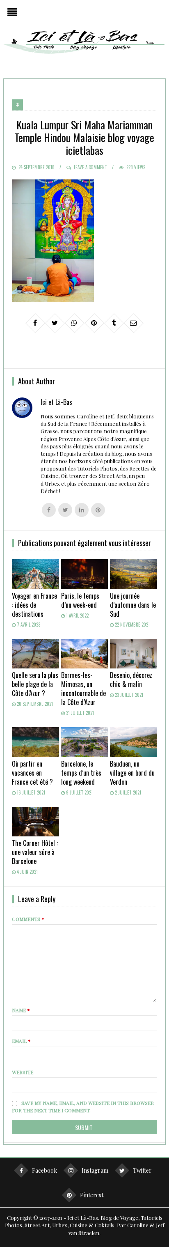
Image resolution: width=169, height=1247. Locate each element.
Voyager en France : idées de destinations (34, 605)
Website (22, 1072)
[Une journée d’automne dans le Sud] (133, 574)
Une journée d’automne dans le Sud (133, 605)
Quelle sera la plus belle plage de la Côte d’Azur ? (35, 684)
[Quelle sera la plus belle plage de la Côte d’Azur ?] (35, 653)
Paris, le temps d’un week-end (80, 600)
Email (21, 1041)
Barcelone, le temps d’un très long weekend (81, 773)
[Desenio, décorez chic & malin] (133, 653)
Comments (28, 919)
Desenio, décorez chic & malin (131, 679)
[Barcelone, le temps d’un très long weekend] (84, 742)
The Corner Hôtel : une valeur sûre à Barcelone (35, 852)
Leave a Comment (90, 167)
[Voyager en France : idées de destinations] (35, 574)
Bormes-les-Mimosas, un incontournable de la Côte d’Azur (83, 688)
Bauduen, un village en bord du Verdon (132, 773)
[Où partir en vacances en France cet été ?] (35, 742)
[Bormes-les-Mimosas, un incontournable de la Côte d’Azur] (84, 653)
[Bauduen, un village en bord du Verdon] (133, 742)
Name (21, 1010)
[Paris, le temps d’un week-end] (84, 574)
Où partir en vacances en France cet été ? (32, 773)
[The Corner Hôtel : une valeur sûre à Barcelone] (35, 821)
